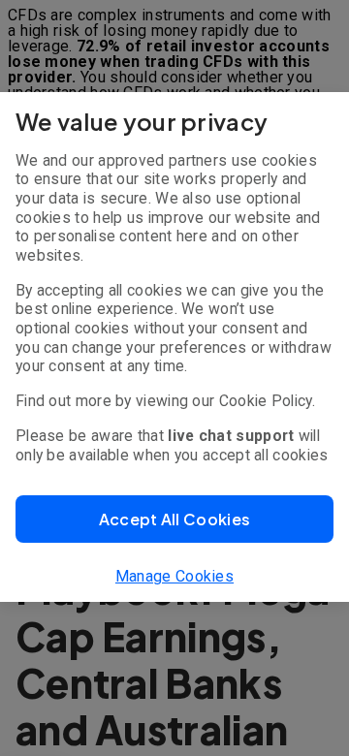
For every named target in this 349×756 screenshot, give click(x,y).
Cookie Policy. (267, 401)
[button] (174, 519)
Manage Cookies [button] (174, 576)
